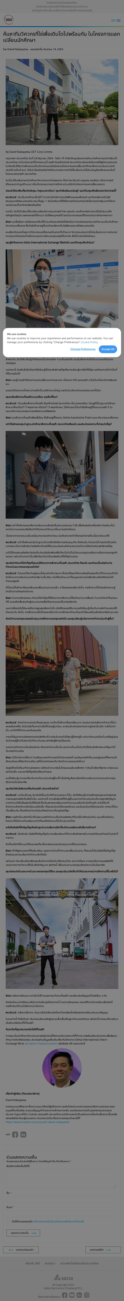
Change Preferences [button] (83, 349)
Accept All (108, 349)
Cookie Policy (89, 342)
